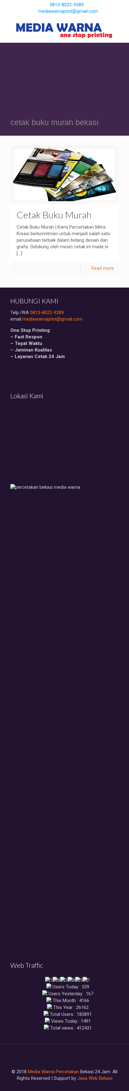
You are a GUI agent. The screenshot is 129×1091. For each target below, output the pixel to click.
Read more (102, 268)
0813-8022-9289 (67, 4)
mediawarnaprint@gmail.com (68, 11)
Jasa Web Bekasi (94, 1078)
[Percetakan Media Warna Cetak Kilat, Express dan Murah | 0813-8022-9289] (64, 30)
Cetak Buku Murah (54, 214)
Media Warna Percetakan (53, 1071)
